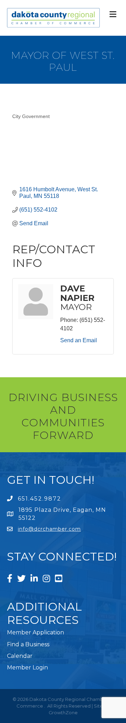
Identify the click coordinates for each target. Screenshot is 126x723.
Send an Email (78, 340)
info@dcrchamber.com (49, 529)
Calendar (20, 656)
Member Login (27, 667)
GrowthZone (63, 712)
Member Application (35, 632)
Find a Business (28, 644)
